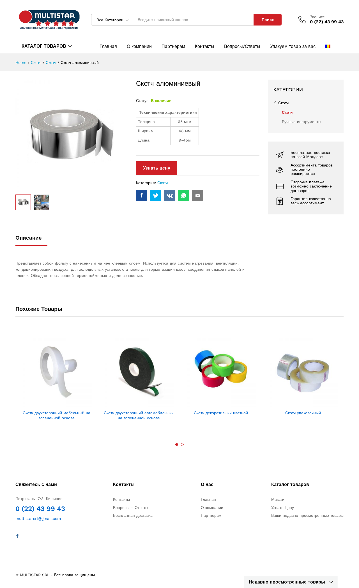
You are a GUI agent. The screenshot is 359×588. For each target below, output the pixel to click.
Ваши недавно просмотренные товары (307, 515)
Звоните (317, 17)
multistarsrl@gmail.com (38, 518)
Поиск (268, 19)
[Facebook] (17, 536)
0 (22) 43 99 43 (40, 509)
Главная (108, 46)
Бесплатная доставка (133, 515)
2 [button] (182, 444)
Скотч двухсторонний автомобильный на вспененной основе (139, 415)
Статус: (142, 100)
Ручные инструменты (301, 121)
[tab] (31, 240)
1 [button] (176, 444)
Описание (28, 237)
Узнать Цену (282, 507)
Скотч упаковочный (303, 413)
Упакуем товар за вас (293, 46)
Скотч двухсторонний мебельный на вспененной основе (56, 415)
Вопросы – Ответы (130, 507)
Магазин (279, 499)
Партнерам (173, 46)
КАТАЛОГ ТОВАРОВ (44, 46)
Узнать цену (156, 168)
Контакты (204, 46)
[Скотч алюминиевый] (141, 195)
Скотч (162, 182)
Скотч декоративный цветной (221, 413)
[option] (56, 379)
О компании (139, 46)
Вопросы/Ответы (242, 46)
